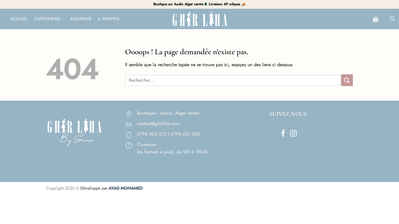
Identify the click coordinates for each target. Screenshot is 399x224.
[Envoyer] (347, 80)
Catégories (47, 19)
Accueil (19, 19)
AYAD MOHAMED (126, 188)
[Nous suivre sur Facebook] (283, 134)
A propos (108, 19)
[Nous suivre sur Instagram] (293, 134)
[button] (376, 19)
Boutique (80, 19)
